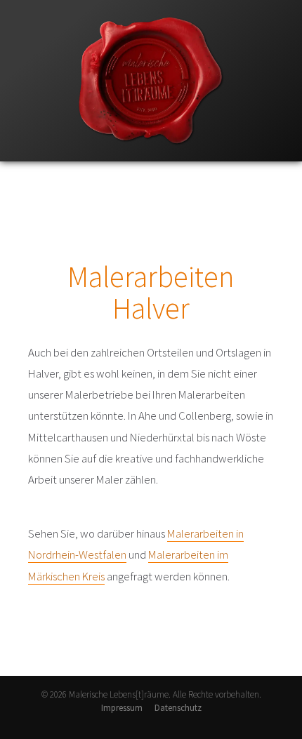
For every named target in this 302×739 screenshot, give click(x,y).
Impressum (122, 708)
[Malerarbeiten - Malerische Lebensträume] (151, 158)
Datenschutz (178, 708)
